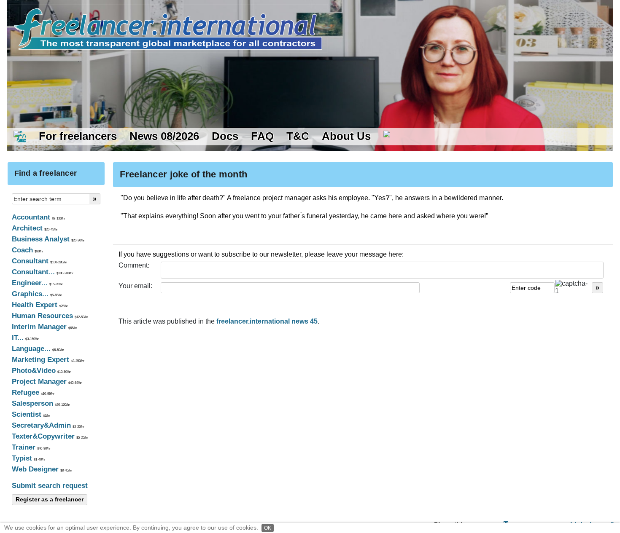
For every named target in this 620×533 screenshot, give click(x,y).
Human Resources (50, 316)
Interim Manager (44, 327)
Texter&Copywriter (50, 436)
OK (267, 528)
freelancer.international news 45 (267, 321)
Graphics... (37, 294)
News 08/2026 (164, 136)
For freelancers (78, 136)
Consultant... (42, 272)
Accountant (38, 217)
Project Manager (47, 382)
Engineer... (37, 283)
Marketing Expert (48, 360)
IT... (25, 338)
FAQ (262, 136)
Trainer (31, 447)
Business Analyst (48, 239)
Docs (225, 136)
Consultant (39, 261)
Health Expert (40, 305)
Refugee (33, 392)
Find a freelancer (45, 173)
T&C (297, 136)
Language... (38, 349)
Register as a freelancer (50, 499)
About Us (346, 136)
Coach (27, 250)
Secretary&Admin (48, 425)
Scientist (31, 414)
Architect (35, 228)
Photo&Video (41, 371)
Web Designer (42, 469)
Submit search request (50, 486)
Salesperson (41, 403)
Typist (29, 458)
